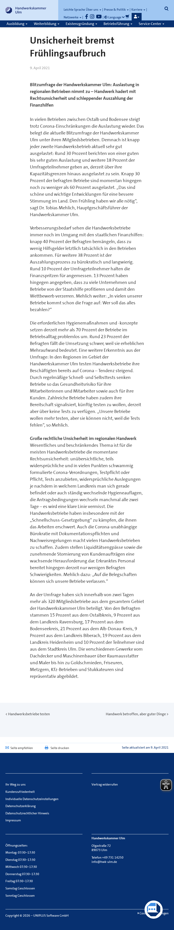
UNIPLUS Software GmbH (51, 915)
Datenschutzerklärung (20, 806)
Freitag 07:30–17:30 (19, 881)
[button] (136, 17)
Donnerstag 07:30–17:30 (22, 874)
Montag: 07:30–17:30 (20, 852)
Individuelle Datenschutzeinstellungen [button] (31, 799)
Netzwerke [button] (71, 17)
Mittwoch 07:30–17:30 (21, 867)
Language (115, 17)
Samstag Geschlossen (20, 888)
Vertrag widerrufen (105, 784)
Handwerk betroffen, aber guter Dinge (136, 714)
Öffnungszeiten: (16, 845)
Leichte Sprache (74, 9)
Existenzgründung (80, 23)
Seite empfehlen (21, 748)
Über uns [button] (92, 9)
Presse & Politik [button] (115, 9)
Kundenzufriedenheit (20, 792)
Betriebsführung (117, 23)
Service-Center (150, 23)
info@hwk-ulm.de (104, 862)
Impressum (13, 820)
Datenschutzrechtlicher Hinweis (27, 813)
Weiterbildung (45, 23)
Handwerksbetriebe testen (29, 714)
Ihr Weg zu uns (15, 784)
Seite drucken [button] (60, 748)
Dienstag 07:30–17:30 (20, 860)
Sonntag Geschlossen (20, 895)
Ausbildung (16, 23)
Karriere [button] (137, 9)
